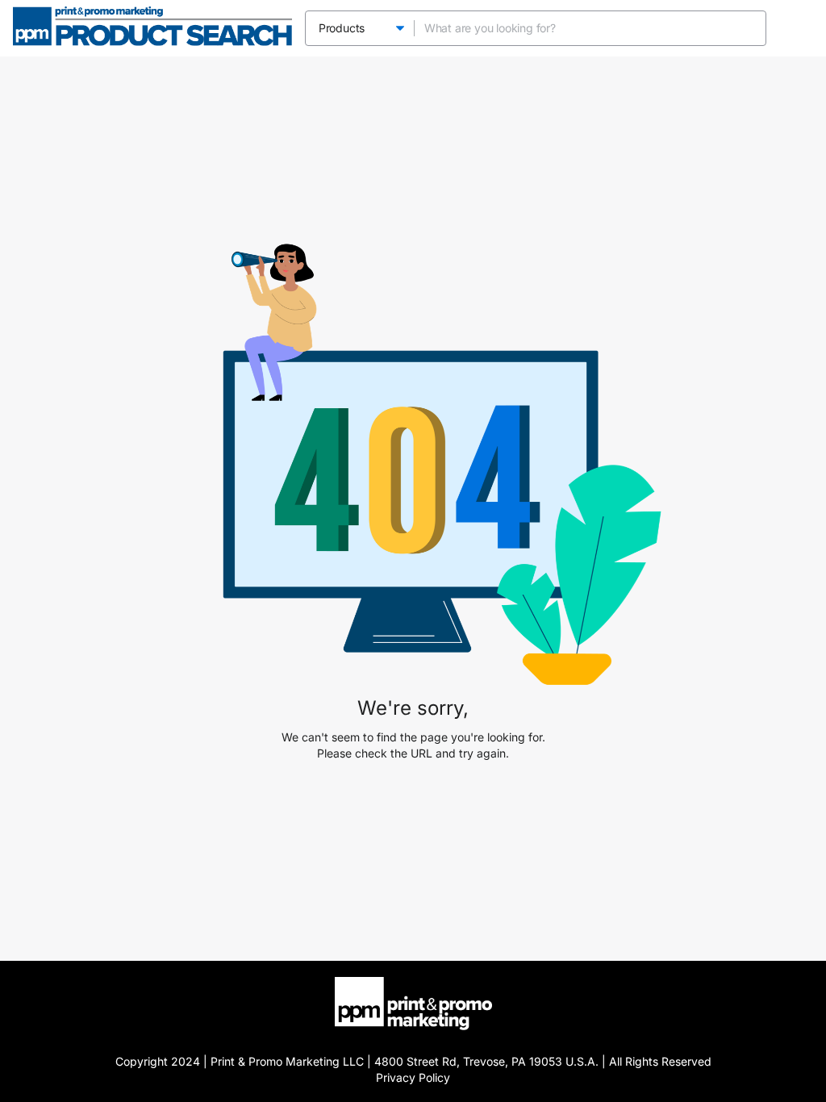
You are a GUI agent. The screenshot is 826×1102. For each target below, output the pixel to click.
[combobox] (575, 28)
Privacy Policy (413, 1077)
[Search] (748, 28)
